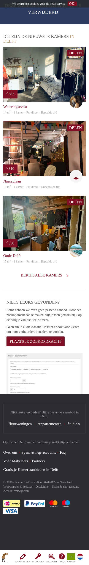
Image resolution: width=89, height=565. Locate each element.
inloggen (38, 561)
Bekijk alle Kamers (42, 275)
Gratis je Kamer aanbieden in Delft (30, 469)
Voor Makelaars (15, 461)
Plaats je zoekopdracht (35, 341)
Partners (38, 461)
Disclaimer (42, 486)
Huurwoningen (20, 424)
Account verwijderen (16, 491)
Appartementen (50, 424)
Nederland (66, 482)
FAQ (62, 561)
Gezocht (51, 561)
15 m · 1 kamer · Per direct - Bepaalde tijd (30, 261)
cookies (34, 3)
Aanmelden (22, 561)
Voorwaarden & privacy (17, 486)
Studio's (73, 424)
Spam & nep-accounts (38, 452)
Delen (75, 53)
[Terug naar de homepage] (5, 558)
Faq (63, 452)
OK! (72, 3)
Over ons (10, 452)
